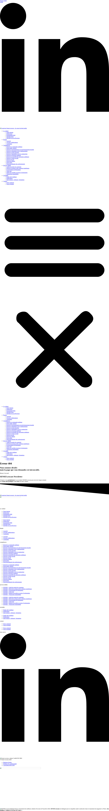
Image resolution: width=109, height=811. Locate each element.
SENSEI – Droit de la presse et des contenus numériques (17, 589)
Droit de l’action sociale (12, 158)
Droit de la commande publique (14, 146)
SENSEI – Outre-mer (8, 591)
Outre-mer (9, 171)
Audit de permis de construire (13, 167)
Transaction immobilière (12, 174)
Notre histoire (9, 132)
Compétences (6, 145)
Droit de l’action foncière (12, 152)
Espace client (3, 0)
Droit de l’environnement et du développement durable (20, 149)
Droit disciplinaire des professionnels (15, 164)
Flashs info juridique (11, 177)
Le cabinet (5, 131)
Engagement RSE (10, 135)
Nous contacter (10, 182)
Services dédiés (7, 165)
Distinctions (9, 134)
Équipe (5, 139)
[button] (54, 295)
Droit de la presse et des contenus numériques (17, 168)
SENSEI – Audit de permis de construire (13, 587)
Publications (9, 178)
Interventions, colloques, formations (15, 179)
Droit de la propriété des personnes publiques (17, 156)
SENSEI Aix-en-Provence (13, 138)
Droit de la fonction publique (13, 155)
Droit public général (11, 148)
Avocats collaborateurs (12, 142)
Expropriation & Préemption (13, 169)
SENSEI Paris (10, 136)
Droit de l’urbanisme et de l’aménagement (16, 151)
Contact (5, 181)
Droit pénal (9, 162)
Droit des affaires (10, 161)
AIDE (1, 2)
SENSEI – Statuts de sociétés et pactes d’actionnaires (16, 593)
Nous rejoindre (10, 184)
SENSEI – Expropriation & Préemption (13, 590)
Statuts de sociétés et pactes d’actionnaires (16, 172)
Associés (8, 141)
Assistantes (9, 144)
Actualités (5, 175)
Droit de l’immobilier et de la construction (16, 154)
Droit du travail (10, 159)
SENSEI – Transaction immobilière (12, 594)
